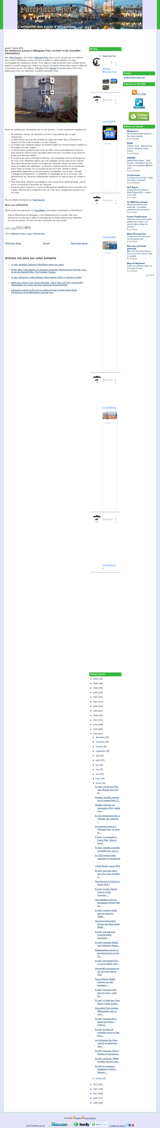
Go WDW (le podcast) (137, 202)
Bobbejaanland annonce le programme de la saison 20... (107, 953)
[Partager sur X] (23, 227)
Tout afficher (149, 275)
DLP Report (132, 187)
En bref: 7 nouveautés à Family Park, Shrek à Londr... (106, 840)
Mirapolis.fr (132, 131)
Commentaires (90, 1118)
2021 (95, 702)
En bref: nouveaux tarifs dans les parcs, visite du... (106, 993)
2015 (95, 729)
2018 (95, 715)
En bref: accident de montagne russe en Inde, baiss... (107, 1032)
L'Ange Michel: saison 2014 (107, 866)
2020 (95, 706)
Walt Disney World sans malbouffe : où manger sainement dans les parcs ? (138, 207)
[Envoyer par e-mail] (17, 227)
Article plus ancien (79, 243)
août (98, 756)
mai (98, 769)
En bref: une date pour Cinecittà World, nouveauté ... (105, 935)
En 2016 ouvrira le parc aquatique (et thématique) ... (107, 858)
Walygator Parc (41, 57)
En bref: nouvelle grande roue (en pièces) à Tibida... (106, 913)
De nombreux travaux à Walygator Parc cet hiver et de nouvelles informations (42, 52)
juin (98, 765)
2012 (95, 1089)
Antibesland (15, 233)
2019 (95, 711)
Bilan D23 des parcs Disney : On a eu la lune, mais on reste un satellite (139, 253)
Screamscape (133, 175)
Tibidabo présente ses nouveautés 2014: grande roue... (107, 808)
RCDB (130, 143)
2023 (95, 692)
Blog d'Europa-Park (136, 234)
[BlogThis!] (20, 227)
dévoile (53, 68)
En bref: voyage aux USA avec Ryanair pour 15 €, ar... (107, 790)
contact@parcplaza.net (134, 77)
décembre (100, 737)
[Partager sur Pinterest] (29, 227)
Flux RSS (141, 94)
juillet (98, 760)
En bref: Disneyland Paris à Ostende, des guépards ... (107, 819)
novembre (100, 742)
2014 (95, 734)
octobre (99, 746)
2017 (95, 720)
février (99, 783)
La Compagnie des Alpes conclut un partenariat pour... (106, 1043)
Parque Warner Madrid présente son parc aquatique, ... (105, 982)
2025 (95, 683)
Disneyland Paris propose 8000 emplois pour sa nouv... (106, 1011)
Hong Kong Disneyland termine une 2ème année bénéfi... (107, 924)
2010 (95, 1098)
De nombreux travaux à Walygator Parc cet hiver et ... (107, 829)
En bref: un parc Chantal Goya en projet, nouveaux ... (106, 892)
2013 (95, 1084)
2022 (95, 697)
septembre (101, 751)
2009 (95, 1103)
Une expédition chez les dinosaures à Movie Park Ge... (107, 903)
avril (98, 774)
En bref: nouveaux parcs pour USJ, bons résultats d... (107, 874)
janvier (99, 1078)
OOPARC (131, 158)
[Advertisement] (80, 36)
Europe (23, 233)
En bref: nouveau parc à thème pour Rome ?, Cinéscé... (106, 1022)
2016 (95, 724)
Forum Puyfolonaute (137, 216)
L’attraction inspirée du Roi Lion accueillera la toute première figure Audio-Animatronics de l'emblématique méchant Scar (44, 291)
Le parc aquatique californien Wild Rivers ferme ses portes (37, 264)
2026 (95, 679)
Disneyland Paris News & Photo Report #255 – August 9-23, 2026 (139, 192)
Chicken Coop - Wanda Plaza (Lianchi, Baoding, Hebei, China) (139, 148)
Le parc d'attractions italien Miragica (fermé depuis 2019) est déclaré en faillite (46, 277)
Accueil (46, 243)
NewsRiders (40, 210)
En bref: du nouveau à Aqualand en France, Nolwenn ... (105, 1069)
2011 (95, 1093)
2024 (95, 688)
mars (98, 778)
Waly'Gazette (16, 57)
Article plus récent (13, 243)
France (29, 233)
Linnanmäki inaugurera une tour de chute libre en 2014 (107, 971)
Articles (78, 1118)
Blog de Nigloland (136, 263)
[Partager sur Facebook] (26, 227)
